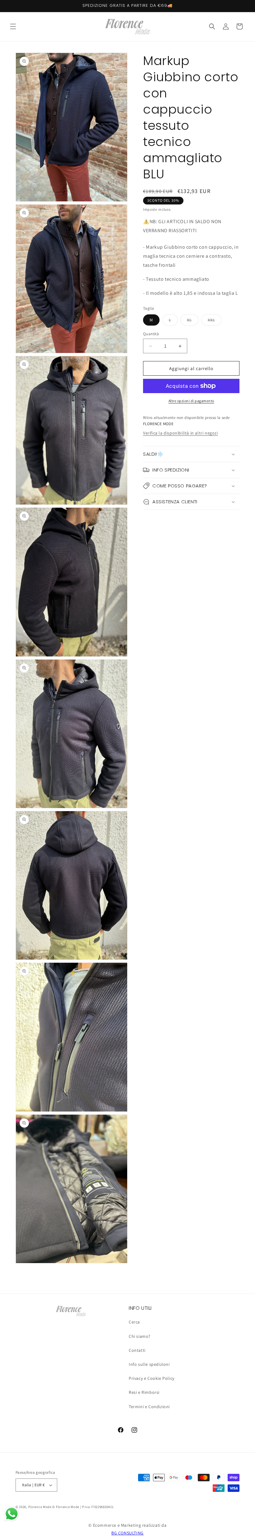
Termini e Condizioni (149, 1406)
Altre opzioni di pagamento (191, 400)
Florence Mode (40, 1507)
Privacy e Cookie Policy (151, 1378)
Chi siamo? (140, 1336)
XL (192, 321)
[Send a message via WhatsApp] (11, 1513)
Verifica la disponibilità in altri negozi (180, 433)
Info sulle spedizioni (149, 1364)
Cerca (134, 1322)
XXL (215, 321)
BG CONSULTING (127, 1533)
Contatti (137, 1350)
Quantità (151, 333)
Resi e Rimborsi (144, 1392)
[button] (13, 26)
